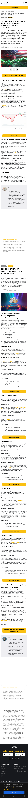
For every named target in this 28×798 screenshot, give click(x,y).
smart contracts (15, 542)
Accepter (14, 792)
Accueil (2, 11)
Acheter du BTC (14, 136)
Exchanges (3, 771)
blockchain (10, 468)
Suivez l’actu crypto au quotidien (14, 75)
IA (1, 777)
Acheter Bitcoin (14, 7)
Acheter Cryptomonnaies (20, 766)
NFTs (2, 775)
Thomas (7, 46)
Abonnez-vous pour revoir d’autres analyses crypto (14, 630)
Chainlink (17, 549)
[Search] (23, 3)
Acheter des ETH (14, 391)
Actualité (8, 11)
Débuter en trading (18, 768)
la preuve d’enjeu (7, 361)
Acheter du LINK (14, 580)
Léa (6, 289)
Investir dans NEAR (14, 437)
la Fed (14, 152)
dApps (17, 353)
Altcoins (10, 266)
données (5, 89)
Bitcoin (12, 11)
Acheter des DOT (14, 484)
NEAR (8, 419)
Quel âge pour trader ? (19, 770)
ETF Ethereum (8, 364)
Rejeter (14, 796)
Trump (25, 160)
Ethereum (22, 598)
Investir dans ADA (14, 532)
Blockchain (3, 773)
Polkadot (8, 449)
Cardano (20, 500)
